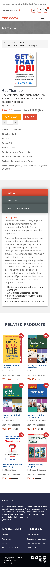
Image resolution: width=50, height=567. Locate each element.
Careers (5, 535)
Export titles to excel (10, 547)
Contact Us (31, 547)
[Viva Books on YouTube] (39, 561)
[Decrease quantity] (4, 122)
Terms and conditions (36, 539)
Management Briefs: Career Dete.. (12, 416)
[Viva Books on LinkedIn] (44, 558)
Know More (8, 519)
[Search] (19, 10)
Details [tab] (11, 193)
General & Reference (22, 43)
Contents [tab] (13, 200)
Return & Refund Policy (37, 543)
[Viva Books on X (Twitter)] (36, 558)
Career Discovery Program (35, 465)
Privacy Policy (33, 535)
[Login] (40, 10)
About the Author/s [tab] (18, 208)
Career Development (15, 46)
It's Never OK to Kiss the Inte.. (11, 366)
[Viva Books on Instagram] (40, 558)
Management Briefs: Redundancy (37, 416)
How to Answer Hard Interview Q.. (12, 465)
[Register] (34, 10)
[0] (46, 10)
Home (8, 43)
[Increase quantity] (15, 122)
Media (4, 543)
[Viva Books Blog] (44, 561)
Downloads (6, 539)
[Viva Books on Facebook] (32, 558)
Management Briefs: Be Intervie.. (37, 366)
